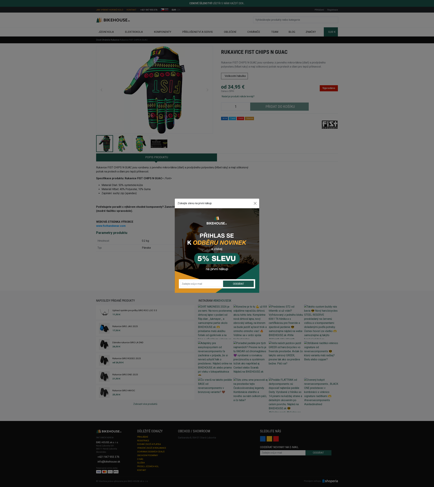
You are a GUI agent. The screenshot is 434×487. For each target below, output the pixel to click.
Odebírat (238, 283)
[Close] (255, 203)
